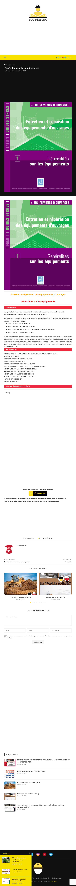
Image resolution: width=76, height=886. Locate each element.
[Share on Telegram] (49, 538)
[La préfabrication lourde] (6, 871)
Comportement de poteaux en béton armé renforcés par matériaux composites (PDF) (41, 806)
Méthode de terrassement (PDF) (21, 597)
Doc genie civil (10, 71)
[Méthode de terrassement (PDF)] (20, 584)
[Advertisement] (38, 38)
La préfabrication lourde (20, 870)
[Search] (71, 57)
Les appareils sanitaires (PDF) (55, 597)
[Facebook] (56, 57)
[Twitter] (58, 57)
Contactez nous (56, 878)
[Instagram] (60, 57)
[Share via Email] (51, 538)
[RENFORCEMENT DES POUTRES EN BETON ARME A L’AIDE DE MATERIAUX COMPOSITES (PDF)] (9, 762)
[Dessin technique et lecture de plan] (6, 881)
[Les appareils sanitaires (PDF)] (55, 584)
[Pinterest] (63, 57)
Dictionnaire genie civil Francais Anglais (31, 771)
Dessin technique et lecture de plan (19, 880)
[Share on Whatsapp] (47, 538)
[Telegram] (65, 57)
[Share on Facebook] (41, 538)
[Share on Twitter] (43, 538)
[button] (6, 587)
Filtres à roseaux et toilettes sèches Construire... (18, 860)
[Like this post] (39, 538)
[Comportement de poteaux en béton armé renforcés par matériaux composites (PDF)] (9, 807)
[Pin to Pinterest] (45, 538)
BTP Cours (54, 881)
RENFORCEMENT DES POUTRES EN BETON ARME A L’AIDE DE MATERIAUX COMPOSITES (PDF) (43, 761)
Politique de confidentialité (40, 878)
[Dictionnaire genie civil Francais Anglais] (9, 774)
